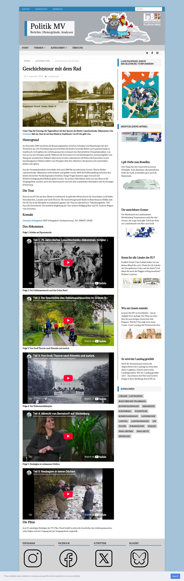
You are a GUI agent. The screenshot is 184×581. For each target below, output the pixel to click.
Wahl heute (143, 431)
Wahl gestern (126, 431)
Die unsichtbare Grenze (134, 209)
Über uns (77, 47)
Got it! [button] (175, 576)
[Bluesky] (162, 53)
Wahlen (152, 426)
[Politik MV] (92, 43)
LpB (154, 421)
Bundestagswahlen (129, 406)
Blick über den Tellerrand (132, 401)
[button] (81, 576)
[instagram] (157, 53)
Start (25, 47)
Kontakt (26, 9)
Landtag (123, 421)
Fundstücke (141, 411)
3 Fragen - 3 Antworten (130, 396)
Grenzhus (27, 134)
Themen (38, 47)
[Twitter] (147, 53)
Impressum (58, 9)
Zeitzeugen (124, 436)
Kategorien (58, 47)
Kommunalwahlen (128, 416)
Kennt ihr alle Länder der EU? (138, 257)
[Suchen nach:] (148, 9)
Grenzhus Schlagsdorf (32, 220)
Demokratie (149, 406)
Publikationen (137, 426)
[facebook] (152, 53)
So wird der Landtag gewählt (137, 359)
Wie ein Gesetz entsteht (134, 308)
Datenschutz (41, 9)
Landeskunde (53, 76)
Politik (122, 426)
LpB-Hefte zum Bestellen (135, 162)
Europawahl (125, 411)
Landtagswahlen (140, 421)
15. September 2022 (34, 76)
